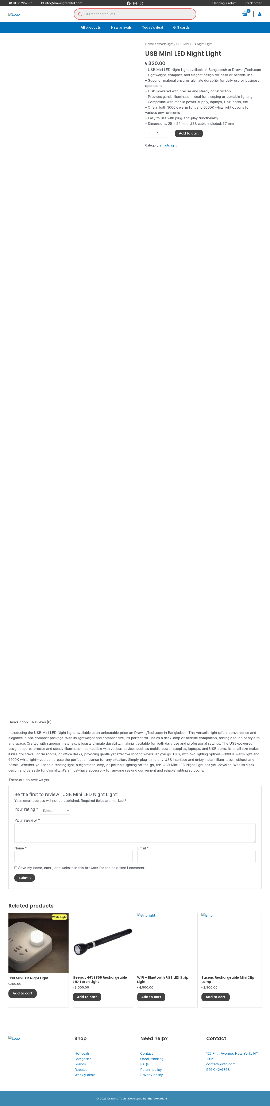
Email (143, 848)
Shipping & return (224, 3)
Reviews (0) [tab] (42, 722)
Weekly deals (84, 1075)
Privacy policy (151, 1075)
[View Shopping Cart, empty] (244, 14)
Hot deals (82, 1053)
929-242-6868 (218, 1069)
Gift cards (181, 27)
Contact (146, 1053)
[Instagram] (135, 3)
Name (20, 848)
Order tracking (151, 1059)
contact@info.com (220, 1064)
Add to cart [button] (22, 993)
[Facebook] (129, 3)
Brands (80, 1064)
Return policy (151, 1069)
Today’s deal (152, 27)
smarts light (165, 44)
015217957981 (22, 3)
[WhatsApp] (141, 3)
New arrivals (121, 27)
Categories (82, 1059)
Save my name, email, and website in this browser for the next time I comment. (81, 868)
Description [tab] (18, 722)
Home (149, 44)
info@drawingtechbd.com (63, 3)
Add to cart (189, 133)
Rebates (80, 1069)
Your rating (26, 809)
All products (91, 27)
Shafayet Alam (157, 1098)
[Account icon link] (260, 14)
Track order (253, 3)
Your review (27, 820)
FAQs (144, 1064)
